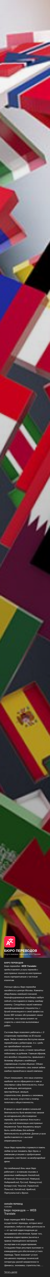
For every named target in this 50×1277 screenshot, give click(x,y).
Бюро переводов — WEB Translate (20, 1212)
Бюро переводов (20, 950)
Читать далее (10, 1271)
